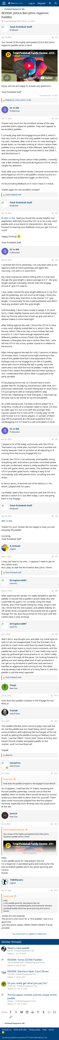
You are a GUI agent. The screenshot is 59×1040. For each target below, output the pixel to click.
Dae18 (10, 951)
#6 (56, 516)
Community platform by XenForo (24, 1037)
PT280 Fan (11, 986)
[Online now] (7, 767)
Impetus (10, 1001)
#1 (56, 37)
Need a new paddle (18, 948)
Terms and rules (20, 1029)
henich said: (8, 896)
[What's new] (50, 3)
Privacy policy (34, 1029)
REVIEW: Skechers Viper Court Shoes (28, 971)
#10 (56, 695)
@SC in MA (9, 218)
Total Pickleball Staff (12, 21)
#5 (56, 439)
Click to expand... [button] (29, 853)
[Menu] (4, 3)
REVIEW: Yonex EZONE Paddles (24, 959)
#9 (56, 634)
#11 (56, 721)
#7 (56, 556)
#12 (56, 773)
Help (45, 1029)
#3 (56, 213)
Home (51, 1029)
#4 (56, 260)
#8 (56, 591)
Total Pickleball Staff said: (13, 829)
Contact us (6, 1029)
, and (18, 100)
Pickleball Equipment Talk (24, 951)
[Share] (52, 37)
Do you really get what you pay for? (27, 983)
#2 (56, 118)
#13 (56, 824)
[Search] (55, 3)
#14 (56, 890)
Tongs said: (8, 779)
